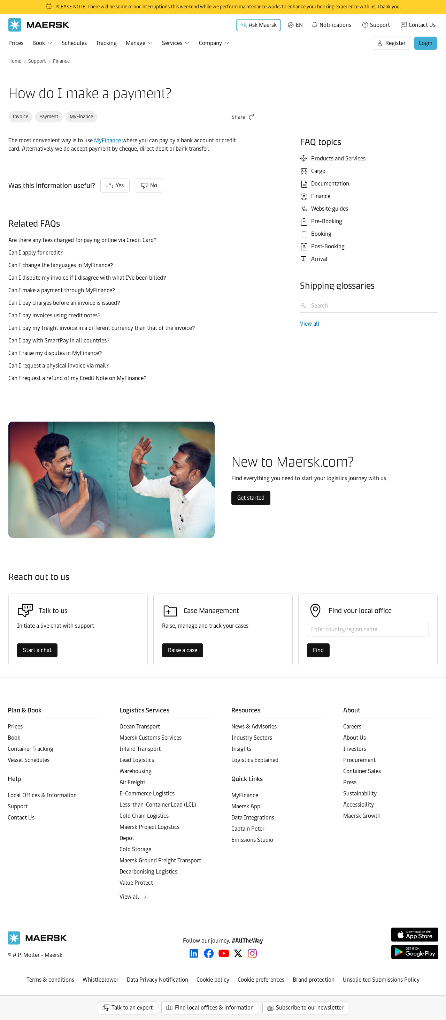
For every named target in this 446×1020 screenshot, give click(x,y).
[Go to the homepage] (37, 942)
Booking (321, 234)
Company (210, 43)
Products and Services (338, 158)
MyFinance (81, 117)
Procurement (359, 760)
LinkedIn (194, 953)
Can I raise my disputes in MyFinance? (55, 353)
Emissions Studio (252, 840)
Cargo (318, 171)
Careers (352, 726)
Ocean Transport (140, 726)
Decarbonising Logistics (148, 871)
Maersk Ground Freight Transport (160, 860)
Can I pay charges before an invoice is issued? (64, 303)
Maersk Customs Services (151, 737)
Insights (241, 749)
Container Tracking (30, 749)
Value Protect (136, 882)
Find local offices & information (214, 1007)
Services (172, 43)
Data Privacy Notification (157, 979)
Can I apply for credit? (36, 252)
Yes (120, 185)
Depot (127, 838)
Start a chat (37, 650)
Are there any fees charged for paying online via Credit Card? (82, 240)
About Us (354, 737)
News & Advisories (254, 726)
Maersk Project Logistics (149, 827)
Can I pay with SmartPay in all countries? (58, 340)
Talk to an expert (132, 1007)
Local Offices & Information (42, 795)
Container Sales (362, 771)
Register (395, 43)
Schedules (74, 43)
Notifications (331, 23)
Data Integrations (252, 817)
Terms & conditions (50, 979)
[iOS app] (414, 935)
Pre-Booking (326, 221)
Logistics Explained (254, 760)
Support (380, 25)
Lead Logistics (137, 760)
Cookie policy (213, 979)
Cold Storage (135, 849)
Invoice (20, 117)
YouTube (224, 953)
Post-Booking (328, 246)
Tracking (106, 43)
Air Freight (132, 782)
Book (38, 43)
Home (14, 61)
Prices (15, 43)
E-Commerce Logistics (147, 793)
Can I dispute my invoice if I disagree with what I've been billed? (87, 277)
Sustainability (360, 793)
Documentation (330, 183)
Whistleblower (100, 979)
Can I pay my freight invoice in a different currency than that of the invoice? (101, 328)
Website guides (329, 208)
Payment (49, 117)
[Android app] (414, 952)
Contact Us (422, 25)
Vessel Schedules (28, 760)
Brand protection (313, 979)
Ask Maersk (263, 25)
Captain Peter (247, 828)
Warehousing (136, 771)
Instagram (252, 953)
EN (299, 25)
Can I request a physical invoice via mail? (59, 365)
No (153, 185)
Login (425, 43)
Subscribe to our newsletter (310, 1007)
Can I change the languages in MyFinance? (60, 265)
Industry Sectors (251, 737)
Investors (354, 749)
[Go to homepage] (38, 25)
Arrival (319, 259)
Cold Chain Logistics (144, 816)
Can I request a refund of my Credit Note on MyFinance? (77, 378)
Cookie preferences (261, 979)
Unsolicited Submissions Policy (381, 979)
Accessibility (358, 804)
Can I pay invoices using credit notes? (54, 315)
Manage (135, 43)
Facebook (209, 953)
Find (318, 650)
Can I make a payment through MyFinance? (61, 290)
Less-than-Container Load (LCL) (158, 804)
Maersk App (245, 806)
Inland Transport (140, 749)
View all (310, 323)
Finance (61, 61)
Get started (250, 497)
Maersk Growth (361, 816)
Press (349, 782)
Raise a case (182, 650)
